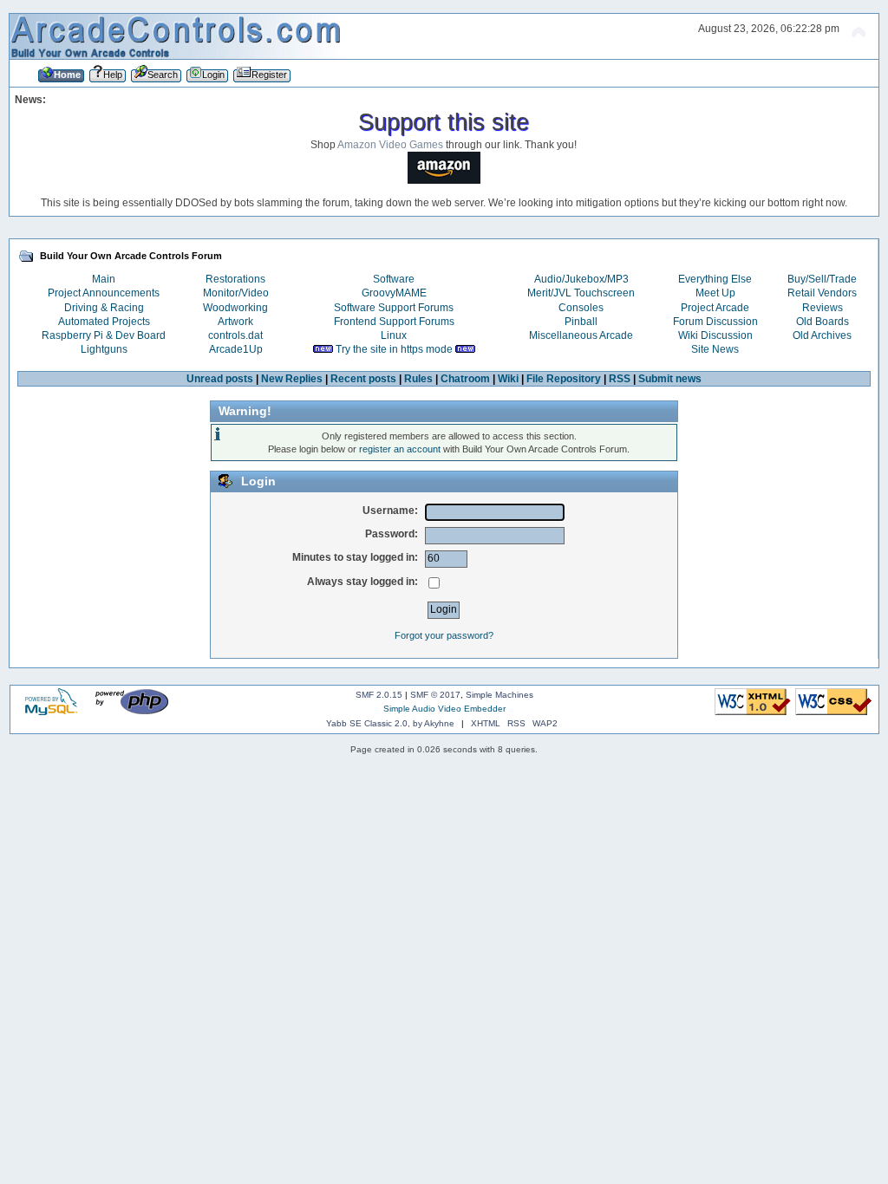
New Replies (292, 379)
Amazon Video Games (390, 145)
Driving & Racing (104, 308)
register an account (400, 449)
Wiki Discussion (715, 335)
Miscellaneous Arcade (581, 335)
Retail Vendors (822, 293)
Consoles (581, 308)
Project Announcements (104, 293)
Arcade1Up (236, 349)
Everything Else (715, 279)
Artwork (235, 322)
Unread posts (219, 379)
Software (394, 279)
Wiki (508, 379)
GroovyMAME (394, 293)
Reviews (822, 308)
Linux (394, 335)
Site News (715, 349)
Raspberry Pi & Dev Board (104, 335)
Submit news (670, 379)
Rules (418, 379)
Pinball (581, 322)
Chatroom (465, 379)
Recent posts (363, 379)
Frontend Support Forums (394, 322)
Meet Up (715, 293)
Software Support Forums (394, 308)
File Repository (563, 379)
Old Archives (822, 335)
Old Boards (822, 322)
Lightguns (104, 349)
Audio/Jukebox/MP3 (581, 279)
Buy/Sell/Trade (822, 279)
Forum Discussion (715, 322)
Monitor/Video (236, 293)
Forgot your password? (444, 635)
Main (103, 279)
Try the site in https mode (394, 349)
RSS (619, 379)
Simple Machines (499, 694)
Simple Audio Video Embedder (444, 708)
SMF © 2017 (435, 694)
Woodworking (235, 308)
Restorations (235, 279)
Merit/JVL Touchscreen (581, 293)
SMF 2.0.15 (379, 694)
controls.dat (235, 335)
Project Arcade (715, 308)
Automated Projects (104, 322)
